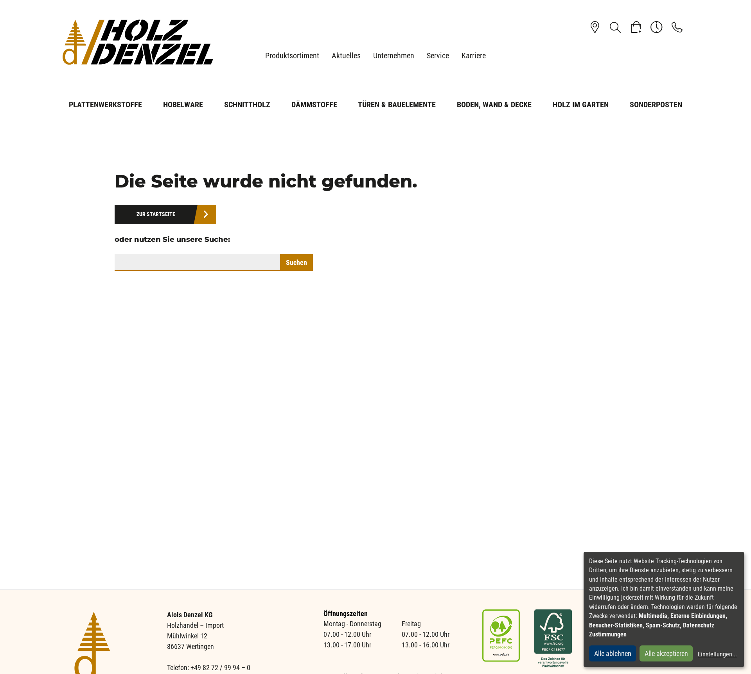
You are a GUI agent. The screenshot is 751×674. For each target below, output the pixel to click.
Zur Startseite (156, 214)
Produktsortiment (292, 55)
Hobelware (183, 104)
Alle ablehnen (612, 653)
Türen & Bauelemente (397, 104)
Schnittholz (247, 104)
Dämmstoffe (314, 104)
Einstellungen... (717, 654)
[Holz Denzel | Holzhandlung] (141, 42)
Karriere (474, 55)
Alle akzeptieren (666, 653)
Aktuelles (346, 55)
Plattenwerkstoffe (105, 104)
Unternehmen (393, 55)
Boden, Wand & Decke (494, 104)
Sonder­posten (656, 104)
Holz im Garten (581, 104)
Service (438, 55)
